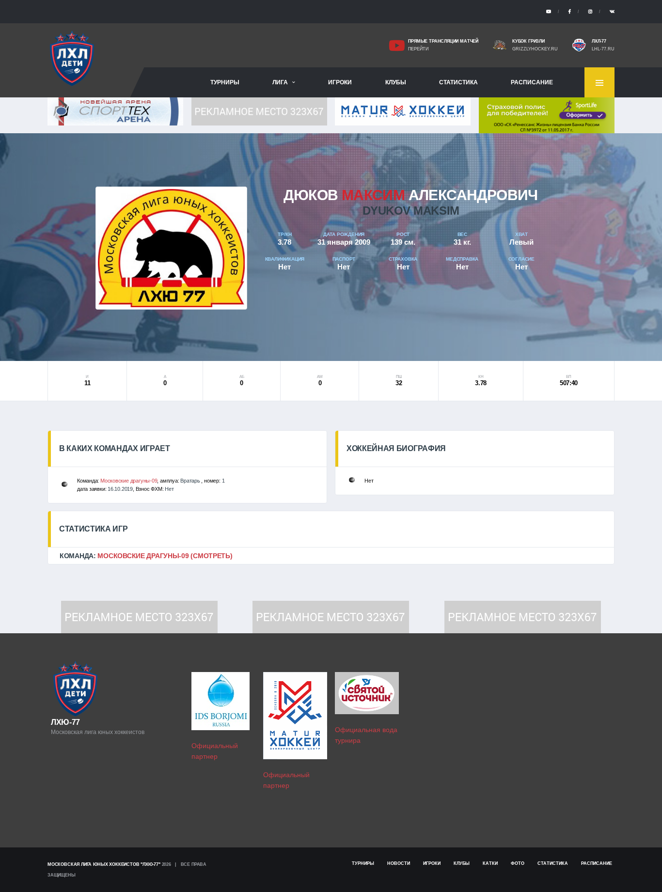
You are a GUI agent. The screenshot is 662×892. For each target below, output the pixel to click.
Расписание (532, 82)
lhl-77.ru (603, 49)
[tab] (331, 555)
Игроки (340, 82)
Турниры (224, 82)
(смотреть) (211, 556)
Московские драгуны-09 (128, 481)
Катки (490, 863)
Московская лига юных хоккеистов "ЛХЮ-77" (103, 864)
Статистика (458, 82)
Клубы (395, 82)
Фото (517, 863)
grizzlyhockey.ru (535, 49)
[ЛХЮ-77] (547, 114)
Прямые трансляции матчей (443, 41)
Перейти (418, 49)
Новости (398, 863)
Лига (280, 82)
